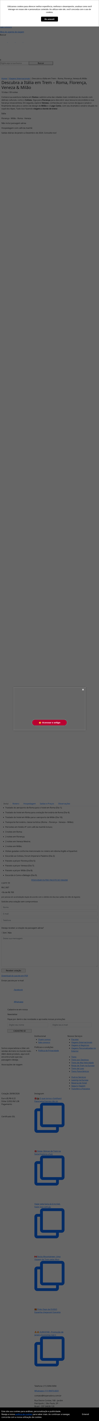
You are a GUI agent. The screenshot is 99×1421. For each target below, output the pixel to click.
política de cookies (23, 1414)
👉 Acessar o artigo (49, 722)
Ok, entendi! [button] (49, 19)
